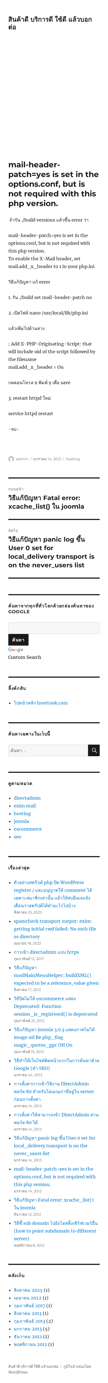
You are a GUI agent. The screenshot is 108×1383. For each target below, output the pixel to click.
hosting (73, 459)
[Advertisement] (54, 103)
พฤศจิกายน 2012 (30, 1344)
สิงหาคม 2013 (28, 1313)
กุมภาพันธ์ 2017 (29, 1305)
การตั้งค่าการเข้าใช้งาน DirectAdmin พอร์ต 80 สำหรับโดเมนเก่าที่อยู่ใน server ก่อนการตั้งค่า (54, 1091)
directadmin (27, 798)
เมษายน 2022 (28, 1298)
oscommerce (28, 829)
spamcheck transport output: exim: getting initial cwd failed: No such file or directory (55, 928)
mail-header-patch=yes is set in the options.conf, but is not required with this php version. (55, 1176)
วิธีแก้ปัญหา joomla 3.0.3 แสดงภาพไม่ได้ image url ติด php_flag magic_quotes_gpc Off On (54, 1037)
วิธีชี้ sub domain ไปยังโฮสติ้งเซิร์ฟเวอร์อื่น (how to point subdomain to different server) (56, 1230)
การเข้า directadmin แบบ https (46, 952)
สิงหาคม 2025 (28, 1290)
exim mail (25, 806)
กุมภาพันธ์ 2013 (29, 1321)
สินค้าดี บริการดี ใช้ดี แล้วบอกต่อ (33, 1366)
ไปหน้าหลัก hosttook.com (41, 703)
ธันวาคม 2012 (28, 1336)
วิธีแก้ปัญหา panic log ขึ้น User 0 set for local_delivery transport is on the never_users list (54, 1145)
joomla (21, 821)
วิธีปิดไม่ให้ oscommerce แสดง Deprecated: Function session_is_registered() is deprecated (55, 1006)
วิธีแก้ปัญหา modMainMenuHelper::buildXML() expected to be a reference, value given (56, 975)
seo (17, 836)
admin (22, 459)
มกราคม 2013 (28, 1329)
